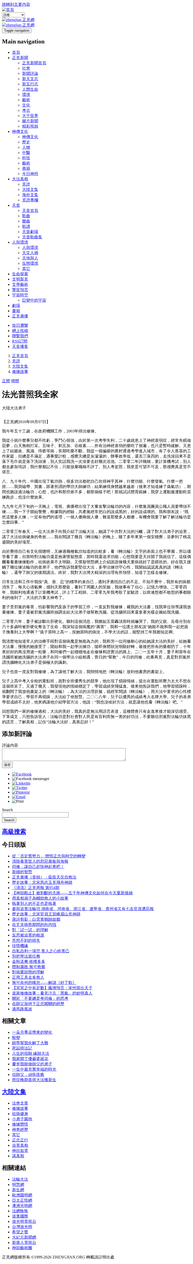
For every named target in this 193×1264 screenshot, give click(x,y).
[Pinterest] (21, 792)
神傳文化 (20, 131)
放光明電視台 (24, 1221)
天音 (16, 205)
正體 (6, 381)
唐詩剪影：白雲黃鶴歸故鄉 (36, 919)
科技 (26, 158)
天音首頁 (30, 210)
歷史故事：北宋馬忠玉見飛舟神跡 (42, 882)
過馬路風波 (22, 1009)
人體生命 (30, 89)
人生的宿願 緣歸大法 (30, 1053)
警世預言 (20, 290)
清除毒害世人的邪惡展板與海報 (40, 861)
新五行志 (30, 84)
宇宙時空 (20, 295)
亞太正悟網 (22, 1200)
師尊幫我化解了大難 (30, 1043)
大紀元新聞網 (24, 1237)
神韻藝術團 (22, 1248)
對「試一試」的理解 (30, 930)
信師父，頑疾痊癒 (28, 1074)
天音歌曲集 (32, 237)
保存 (7, 765)
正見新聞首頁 (34, 63)
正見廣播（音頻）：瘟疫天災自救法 (44, 877)
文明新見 (20, 279)
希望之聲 (20, 1232)
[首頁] (8, 10)
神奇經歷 (20, 1129)
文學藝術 (20, 284)
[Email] (18, 797)
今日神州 (30, 174)
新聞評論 (30, 73)
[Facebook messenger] (30, 779)
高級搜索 (14, 831)
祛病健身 (20, 1114)
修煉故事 (20, 371)
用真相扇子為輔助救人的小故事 (40, 898)
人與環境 (20, 242)
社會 (26, 68)
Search (7, 810)
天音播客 (20, 346)
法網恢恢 (20, 1211)
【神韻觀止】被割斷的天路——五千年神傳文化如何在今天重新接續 (72, 893)
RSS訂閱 (19, 341)
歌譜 (26, 226)
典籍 (26, 168)
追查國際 (20, 1216)
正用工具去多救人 (28, 977)
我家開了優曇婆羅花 (30, 1059)
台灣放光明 (22, 1227)
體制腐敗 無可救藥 (28, 967)
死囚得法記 (22, 1048)
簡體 (15, 381)
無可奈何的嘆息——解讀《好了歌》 (44, 982)
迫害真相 (20, 1145)
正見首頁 (20, 356)
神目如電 (20, 1150)
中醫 (26, 152)
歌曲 (26, 216)
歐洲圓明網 (22, 1195)
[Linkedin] (21, 783)
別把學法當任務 (26, 956)
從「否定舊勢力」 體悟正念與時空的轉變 (48, 856)
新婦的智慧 (22, 872)
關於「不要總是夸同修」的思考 (40, 998)
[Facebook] (22, 774)
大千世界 (30, 116)
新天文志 (30, 79)
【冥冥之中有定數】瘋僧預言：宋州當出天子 (52, 988)
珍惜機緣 (20, 946)
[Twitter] (19, 788)
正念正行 (20, 1140)
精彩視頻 (30, 126)
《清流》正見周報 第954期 (35, 888)
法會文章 (20, 1103)
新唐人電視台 (24, 1242)
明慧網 (18, 1184)
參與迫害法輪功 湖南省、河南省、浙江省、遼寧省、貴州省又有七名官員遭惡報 (83, 909)
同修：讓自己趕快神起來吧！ (38, 866)
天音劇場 (30, 232)
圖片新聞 (30, 121)
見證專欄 (30, 200)
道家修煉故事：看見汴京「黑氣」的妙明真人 (52, 993)
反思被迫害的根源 (28, 935)
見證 (26, 184)
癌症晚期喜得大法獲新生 (34, 1080)
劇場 (16, 305)
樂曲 (26, 221)
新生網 (18, 1190)
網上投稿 (20, 330)
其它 (26, 268)
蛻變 (16, 1037)
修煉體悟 (20, 1124)
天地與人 (30, 258)
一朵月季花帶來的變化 (32, 1032)
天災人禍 (30, 253)
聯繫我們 (20, 336)
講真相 (18, 1156)
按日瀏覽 (20, 325)
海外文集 (30, 195)
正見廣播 (20, 316)
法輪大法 (20, 1179)
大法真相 (20, 179)
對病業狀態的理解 (28, 972)
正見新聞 (20, 58)
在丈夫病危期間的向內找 (34, 924)
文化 (26, 105)
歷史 (26, 142)
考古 (26, 110)
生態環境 (30, 263)
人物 (26, 147)
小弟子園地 (22, 1119)
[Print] (18, 801)
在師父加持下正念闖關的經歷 (38, 1004)
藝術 (26, 100)
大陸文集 (30, 189)
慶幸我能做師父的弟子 (32, 1064)
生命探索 (20, 274)
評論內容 (10, 745)
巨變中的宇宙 (34, 300)
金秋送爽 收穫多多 (28, 961)
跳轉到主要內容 (16, 4)
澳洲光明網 (22, 1205)
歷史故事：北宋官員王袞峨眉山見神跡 (46, 914)
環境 (26, 94)
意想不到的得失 (26, 940)
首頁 (16, 52)
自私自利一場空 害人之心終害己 (40, 951)
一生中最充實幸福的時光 (34, 1069)
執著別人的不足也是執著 (34, 903)
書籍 (16, 311)
